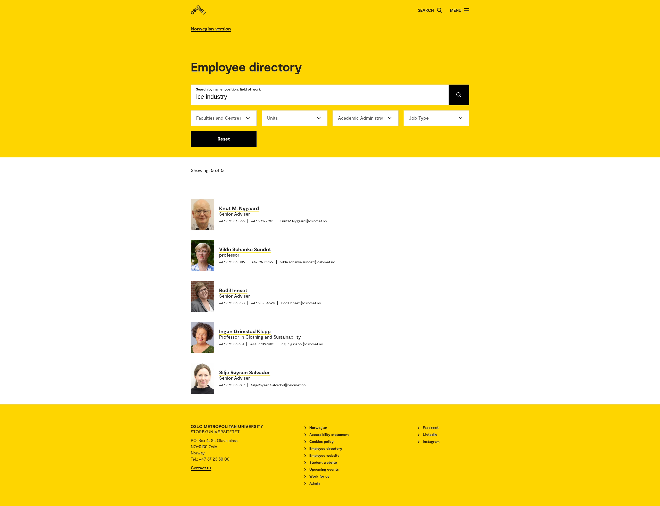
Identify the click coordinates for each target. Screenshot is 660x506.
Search (426, 10)
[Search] (439, 10)
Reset (224, 139)
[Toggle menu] (466, 10)
